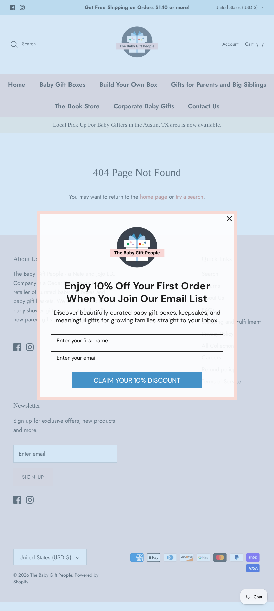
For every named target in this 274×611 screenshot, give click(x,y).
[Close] (229, 219)
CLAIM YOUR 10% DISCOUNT (137, 380)
